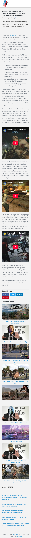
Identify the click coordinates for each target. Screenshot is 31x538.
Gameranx (15, 534)
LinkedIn (19, 294)
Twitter (12, 294)
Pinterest (5, 297)
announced (13, 35)
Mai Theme (19, 536)
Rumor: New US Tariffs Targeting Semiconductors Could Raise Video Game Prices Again (14, 497)
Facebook (5, 294)
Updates (10, 487)
